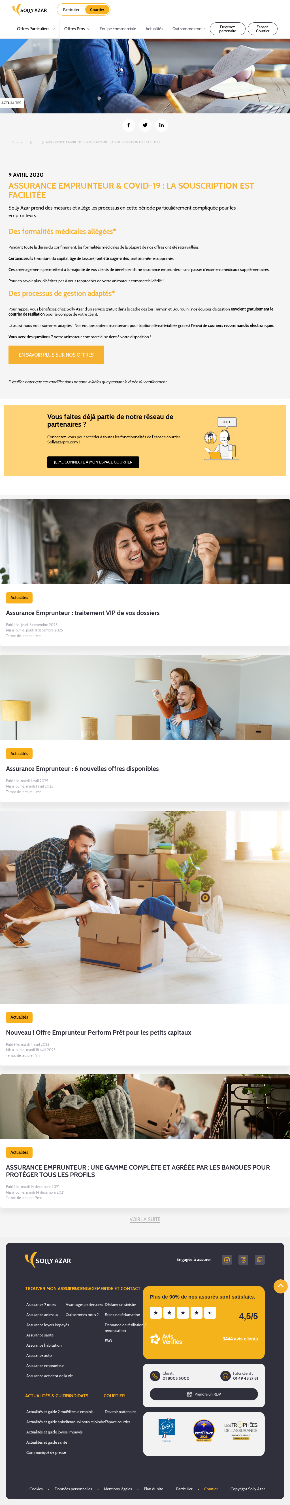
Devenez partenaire (227, 28)
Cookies (36, 1488)
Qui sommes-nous (188, 28)
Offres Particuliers (33, 28)
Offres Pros (74, 28)
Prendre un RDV (208, 1394)
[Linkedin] (260, 1260)
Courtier (211, 1488)
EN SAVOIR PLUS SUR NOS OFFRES (56, 355)
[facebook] (243, 1260)
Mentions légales (118, 1488)
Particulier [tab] (71, 9)
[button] (145, 572)
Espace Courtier (262, 28)
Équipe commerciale (118, 28)
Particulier (184, 1488)
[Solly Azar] (29, 10)
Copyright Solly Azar (248, 1488)
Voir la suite (145, 1219)
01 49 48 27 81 (245, 1378)
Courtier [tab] (97, 9)
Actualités (154, 28)
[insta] (227, 1260)
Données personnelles (73, 1488)
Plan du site (153, 1488)
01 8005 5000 (176, 1378)
